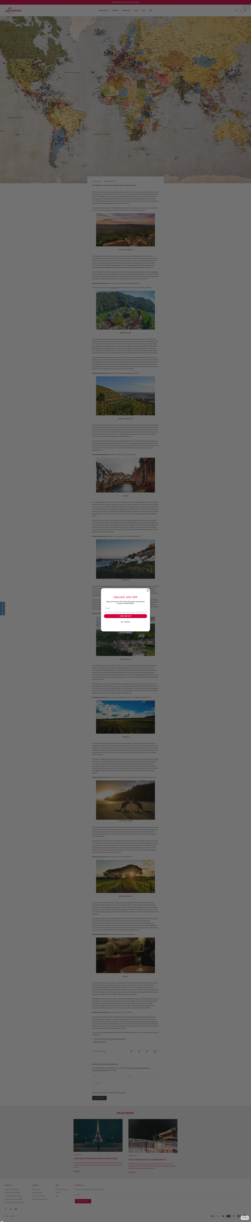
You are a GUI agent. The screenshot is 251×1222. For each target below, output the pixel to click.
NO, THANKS (125, 622)
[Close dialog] (148, 590)
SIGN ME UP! (125, 616)
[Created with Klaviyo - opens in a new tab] (125, 632)
